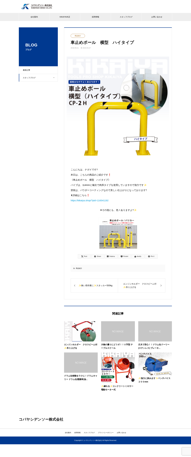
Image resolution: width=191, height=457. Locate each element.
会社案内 (34, 17)
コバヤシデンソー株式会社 (41, 419)
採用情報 (95, 17)
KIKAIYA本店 (65, 17)
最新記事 (26, 70)
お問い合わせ (156, 17)
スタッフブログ (126, 17)
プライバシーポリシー (106, 433)
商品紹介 (78, 36)
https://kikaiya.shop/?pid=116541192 (89, 200)
